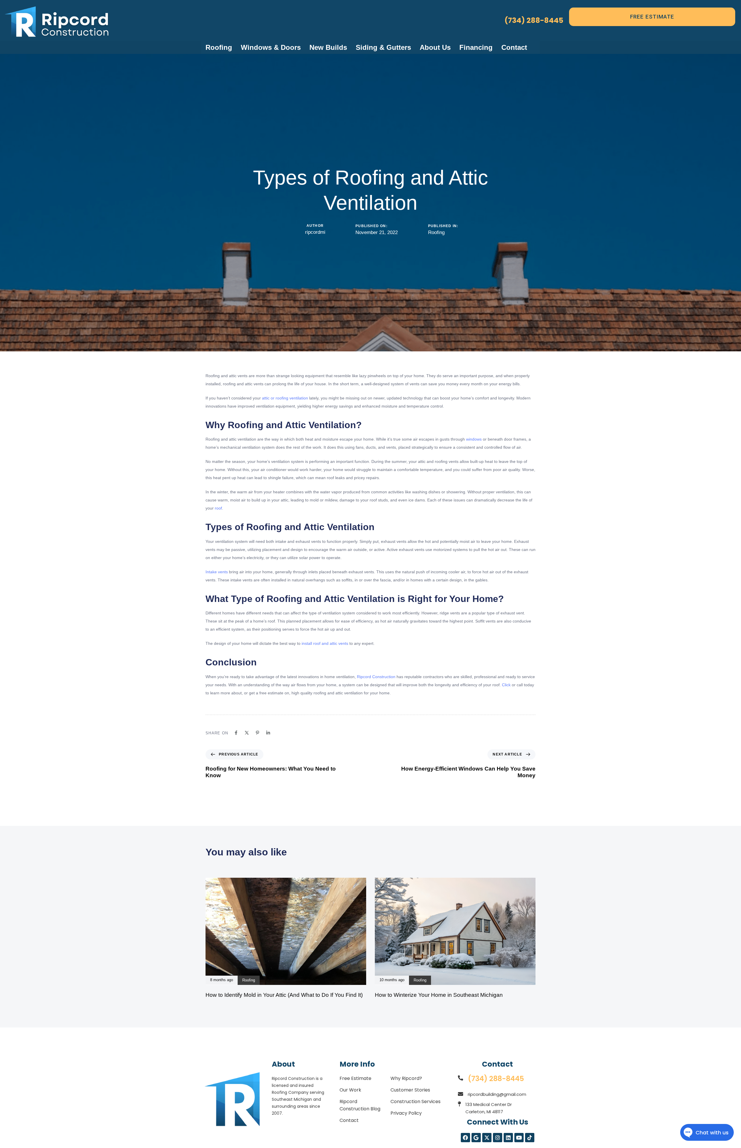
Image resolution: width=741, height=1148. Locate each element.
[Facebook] (236, 733)
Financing (476, 47)
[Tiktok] (529, 1137)
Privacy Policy (406, 1113)
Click (506, 684)
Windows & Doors (271, 47)
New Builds (328, 47)
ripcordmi (315, 232)
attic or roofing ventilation (285, 398)
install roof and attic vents (325, 643)
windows (474, 439)
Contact (514, 47)
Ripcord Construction (376, 676)
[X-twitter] (486, 1137)
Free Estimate (355, 1078)
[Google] (476, 1137)
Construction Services (415, 1101)
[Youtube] (519, 1137)
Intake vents (217, 572)
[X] (247, 733)
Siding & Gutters (383, 47)
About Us (435, 47)
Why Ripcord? (406, 1078)
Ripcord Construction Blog (360, 1105)
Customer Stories (410, 1090)
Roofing (219, 47)
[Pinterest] (257, 733)
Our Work (350, 1090)
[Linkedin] (268, 733)
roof (218, 508)
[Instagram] (497, 1137)
